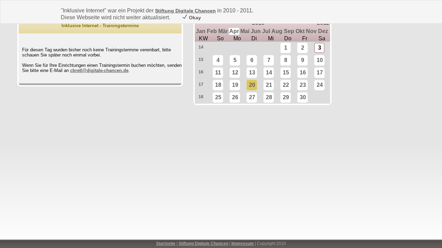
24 (320, 85)
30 (303, 97)
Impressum (242, 243)
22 (286, 85)
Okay (194, 17)
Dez (323, 31)
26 (235, 97)
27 (252, 97)
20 (252, 85)
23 (303, 85)
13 (252, 72)
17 (320, 72)
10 (320, 60)
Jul (266, 31)
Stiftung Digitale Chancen (185, 10)
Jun (256, 31)
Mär (223, 31)
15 (201, 59)
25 (218, 97)
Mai (244, 31)
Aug (276, 31)
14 (201, 47)
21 (269, 85)
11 (218, 72)
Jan (200, 31)
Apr (234, 31)
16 (201, 72)
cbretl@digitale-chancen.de (99, 70)
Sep (289, 31)
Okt (300, 31)
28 (269, 97)
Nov (311, 31)
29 (286, 97)
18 (218, 85)
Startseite (165, 243)
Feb (212, 31)
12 (235, 72)
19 (235, 85)
